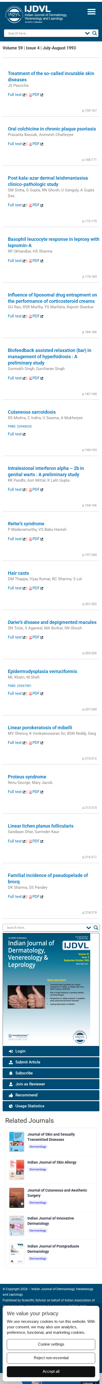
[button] (91, 11)
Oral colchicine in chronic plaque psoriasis (52, 129)
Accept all (51, 1371)
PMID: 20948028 (20, 426)
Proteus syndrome (27, 776)
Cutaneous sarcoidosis (32, 412)
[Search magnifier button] (94, 33)
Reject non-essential (51, 1358)
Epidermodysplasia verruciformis (42, 671)
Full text (15, 94)
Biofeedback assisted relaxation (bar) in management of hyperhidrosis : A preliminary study (49, 357)
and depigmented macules (52, 622)
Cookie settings (51, 1344)
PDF (36, 94)
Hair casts (18, 573)
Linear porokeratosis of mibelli (40, 727)
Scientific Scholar (33, 1300)
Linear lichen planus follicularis (40, 826)
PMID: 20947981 (20, 686)
